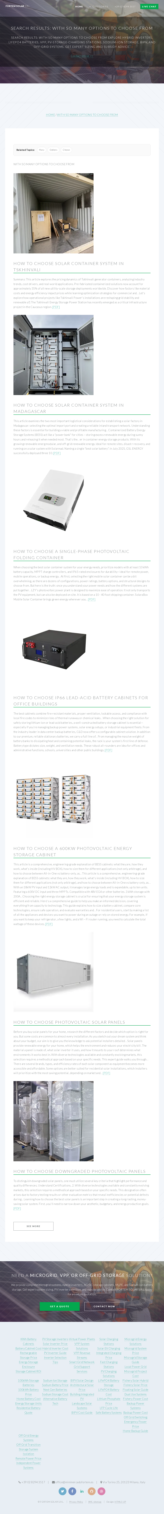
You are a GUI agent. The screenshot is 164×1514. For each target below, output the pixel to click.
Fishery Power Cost (135, 1398)
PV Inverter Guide (55, 1353)
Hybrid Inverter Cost (55, 1348)
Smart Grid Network (82, 1362)
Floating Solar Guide (135, 1389)
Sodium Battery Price (55, 1385)
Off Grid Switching (135, 1417)
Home (79, 6)
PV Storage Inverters (55, 1339)
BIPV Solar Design (81, 1380)
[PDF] (56, 307)
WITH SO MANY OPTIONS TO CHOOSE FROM (87, 114)
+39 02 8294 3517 (125, 6)
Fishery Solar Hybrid (135, 1380)
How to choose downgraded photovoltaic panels (79, 1171)
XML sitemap (94, 1501)
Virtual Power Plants (82, 1339)
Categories (100, 6)
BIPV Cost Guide (82, 1412)
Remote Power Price (28, 1458)
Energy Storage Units (28, 1403)
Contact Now (104, 1306)
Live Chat (149, 6)
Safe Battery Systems (109, 1412)
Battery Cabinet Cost (28, 1348)
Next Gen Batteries (55, 1389)
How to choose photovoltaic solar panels (69, 1022)
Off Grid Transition (28, 1444)
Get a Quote (59, 1306)
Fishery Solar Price (135, 1385)
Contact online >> (82, 56)
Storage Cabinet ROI (28, 1371)
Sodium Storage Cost (55, 1394)
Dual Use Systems (135, 1394)
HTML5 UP (120, 1501)
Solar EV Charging (108, 1348)
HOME (50, 114)
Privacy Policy (76, 1501)
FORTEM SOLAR (18, 6)
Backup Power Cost (135, 1412)
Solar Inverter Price (55, 1343)
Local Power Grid (136, 1366)
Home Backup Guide (135, 1431)
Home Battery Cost (28, 1398)
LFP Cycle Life (109, 1408)
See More (33, 1226)
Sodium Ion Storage (55, 1380)
